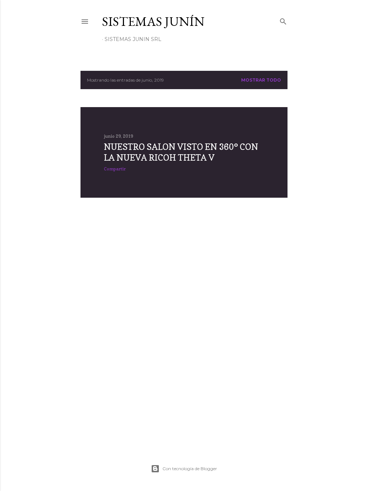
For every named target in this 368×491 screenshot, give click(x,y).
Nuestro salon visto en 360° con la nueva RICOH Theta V (181, 152)
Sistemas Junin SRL (133, 39)
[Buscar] (283, 20)
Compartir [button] (115, 168)
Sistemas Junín (153, 21)
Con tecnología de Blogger (189, 468)
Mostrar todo (261, 80)
